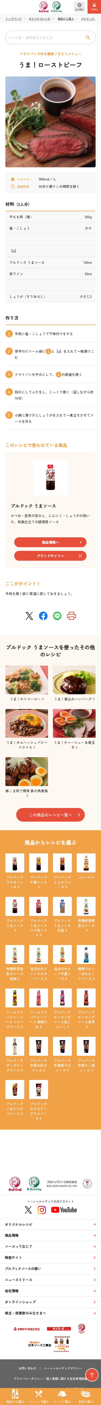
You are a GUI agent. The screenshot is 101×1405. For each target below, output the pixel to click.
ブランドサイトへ (50, 555)
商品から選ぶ (66, 18)
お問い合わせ (27, 1368)
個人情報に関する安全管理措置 (66, 1378)
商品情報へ (50, 542)
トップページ (13, 18)
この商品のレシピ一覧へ (50, 815)
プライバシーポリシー (28, 1378)
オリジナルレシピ (39, 18)
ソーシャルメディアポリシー (63, 1368)
